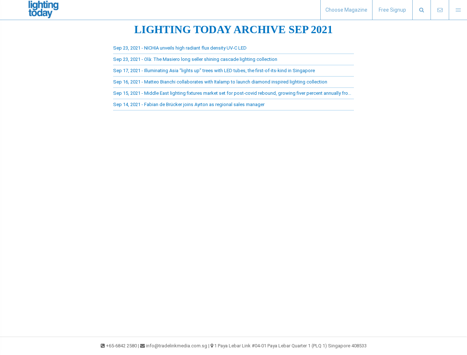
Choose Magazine (346, 10)
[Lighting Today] (43, 10)
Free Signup (392, 10)
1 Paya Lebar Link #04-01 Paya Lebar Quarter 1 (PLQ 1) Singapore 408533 (290, 345)
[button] (421, 10)
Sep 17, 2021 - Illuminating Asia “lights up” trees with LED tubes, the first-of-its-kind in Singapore (214, 70)
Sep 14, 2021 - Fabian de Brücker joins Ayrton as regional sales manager (189, 104)
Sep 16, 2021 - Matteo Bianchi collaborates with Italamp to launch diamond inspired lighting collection (220, 82)
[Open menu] (458, 10)
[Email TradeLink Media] (440, 10)
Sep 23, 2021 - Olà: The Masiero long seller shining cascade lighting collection (195, 59)
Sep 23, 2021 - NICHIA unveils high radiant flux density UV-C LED (180, 48)
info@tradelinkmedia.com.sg (176, 345)
